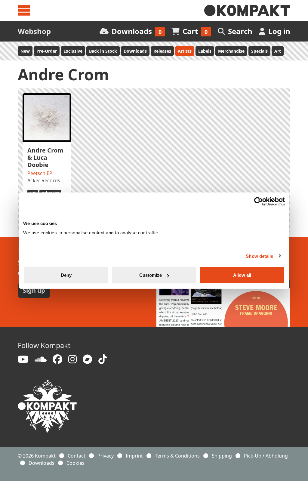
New (25, 51)
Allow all (242, 275)
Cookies (75, 463)
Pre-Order (46, 51)
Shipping (222, 455)
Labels (204, 51)
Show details (259, 255)
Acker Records (43, 180)
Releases (162, 51)
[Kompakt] (247, 10)
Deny (66, 275)
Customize (150, 275)
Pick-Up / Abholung (266, 455)
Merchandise (231, 51)
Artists (185, 51)
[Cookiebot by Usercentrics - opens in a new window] (258, 201)
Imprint (134, 455)
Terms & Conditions (177, 455)
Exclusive (72, 51)
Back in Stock (103, 51)
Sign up (34, 290)
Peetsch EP (39, 173)
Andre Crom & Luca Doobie (45, 157)
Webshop (34, 31)
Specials (259, 51)
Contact (76, 455)
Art (277, 51)
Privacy (105, 455)
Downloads (135, 51)
